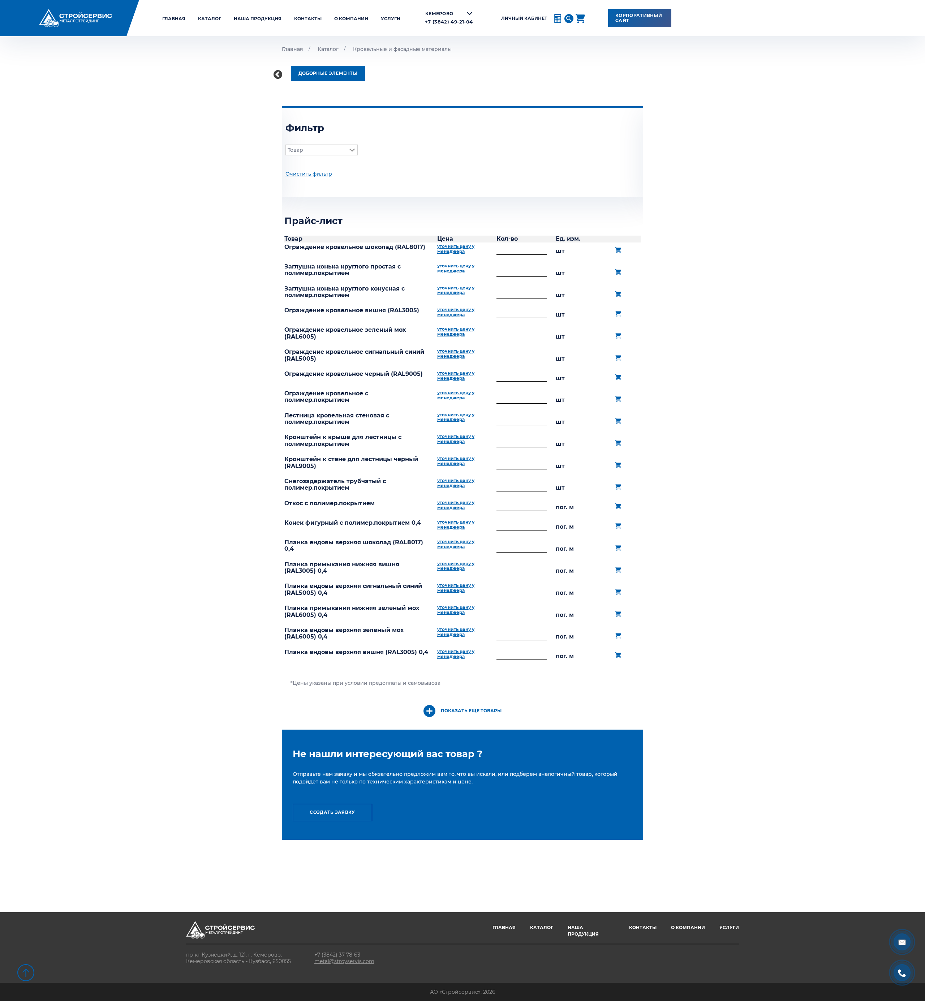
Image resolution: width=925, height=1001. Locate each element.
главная (173, 18)
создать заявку (332, 812)
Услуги (390, 18)
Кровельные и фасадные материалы (402, 49)
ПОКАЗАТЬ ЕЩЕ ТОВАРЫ (471, 710)
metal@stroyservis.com (344, 961)
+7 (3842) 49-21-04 (449, 22)
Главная (292, 49)
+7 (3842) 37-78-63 (337, 954)
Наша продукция (257, 18)
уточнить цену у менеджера (455, 249)
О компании (351, 18)
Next (648, 414)
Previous (276, 73)
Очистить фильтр (308, 174)
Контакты (308, 18)
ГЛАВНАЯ (504, 927)
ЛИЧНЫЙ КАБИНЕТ (524, 18)
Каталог (209, 18)
